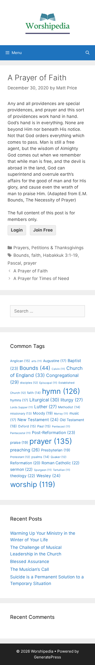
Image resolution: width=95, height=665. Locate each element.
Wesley (48, 475)
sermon (21, 469)
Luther (45, 406)
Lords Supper (21, 407)
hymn (61, 391)
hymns (19, 400)
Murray (61, 413)
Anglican (20, 361)
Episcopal (48, 383)
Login (17, 230)
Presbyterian (55, 450)
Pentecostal (20, 433)
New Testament (38, 419)
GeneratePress (47, 657)
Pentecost (61, 426)
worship (32, 484)
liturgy (72, 399)
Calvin (58, 369)
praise (19, 442)
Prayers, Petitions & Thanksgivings (48, 247)
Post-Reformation (53, 432)
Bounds (21, 255)
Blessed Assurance (29, 561)
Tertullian (61, 470)
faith (36, 255)
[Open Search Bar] (87, 52)
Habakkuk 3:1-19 (60, 255)
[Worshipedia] (47, 22)
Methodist (69, 407)
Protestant (20, 457)
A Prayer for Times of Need (41, 278)
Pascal (14, 263)
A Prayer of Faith (30, 270)
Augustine (54, 361)
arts (36, 361)
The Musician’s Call (29, 569)
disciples (29, 383)
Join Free (43, 230)
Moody (43, 413)
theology (22, 475)
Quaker (58, 457)
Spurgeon (43, 470)
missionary (21, 413)
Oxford (27, 426)
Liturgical (44, 399)
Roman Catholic (61, 463)
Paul (44, 426)
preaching (25, 449)
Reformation (25, 463)
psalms (40, 457)
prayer (30, 263)
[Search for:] (47, 311)
